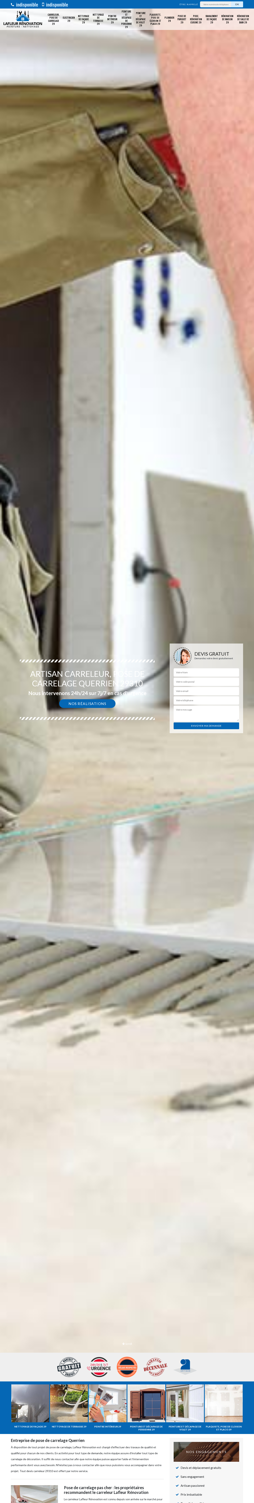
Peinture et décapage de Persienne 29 (126, 19)
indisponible (26, 4)
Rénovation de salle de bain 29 (243, 19)
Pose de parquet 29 (181, 19)
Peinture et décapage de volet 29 (140, 19)
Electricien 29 (69, 19)
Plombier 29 (169, 19)
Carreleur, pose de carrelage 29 (53, 19)
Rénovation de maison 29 (227, 19)
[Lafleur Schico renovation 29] (23, 19)
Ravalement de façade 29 (212, 19)
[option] (127, 751)
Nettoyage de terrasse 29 (98, 19)
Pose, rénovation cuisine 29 (196, 19)
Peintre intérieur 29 (112, 19)
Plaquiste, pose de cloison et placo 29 (155, 19)
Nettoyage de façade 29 (83, 19)
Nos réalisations (87, 703)
